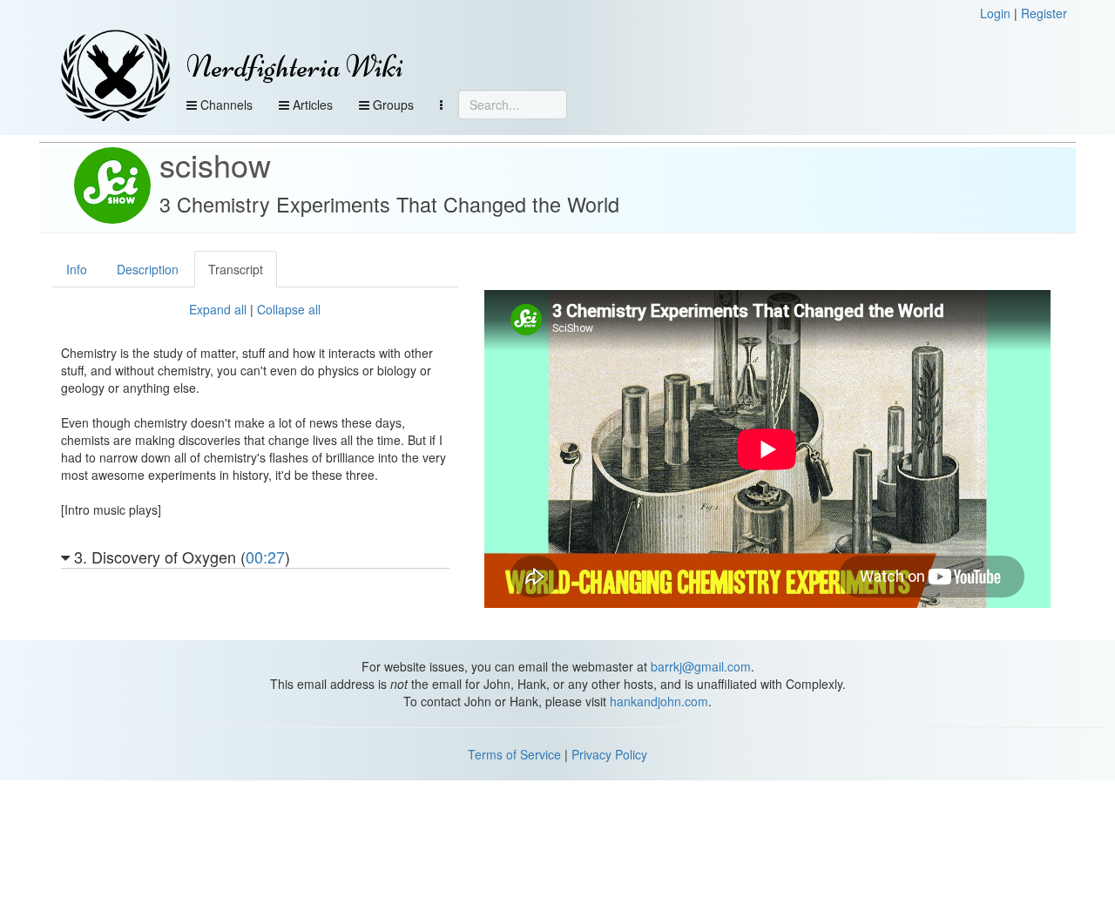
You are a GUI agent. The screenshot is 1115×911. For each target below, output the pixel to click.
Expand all (218, 309)
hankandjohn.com (659, 701)
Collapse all (289, 309)
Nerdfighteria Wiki (294, 66)
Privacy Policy (609, 754)
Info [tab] (76, 269)
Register (1044, 13)
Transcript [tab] (235, 269)
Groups (391, 104)
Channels (225, 104)
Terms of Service (514, 754)
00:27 (265, 556)
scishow (215, 164)
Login (995, 13)
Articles (311, 104)
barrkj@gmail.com (701, 666)
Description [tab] (148, 269)
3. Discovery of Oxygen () (180, 558)
